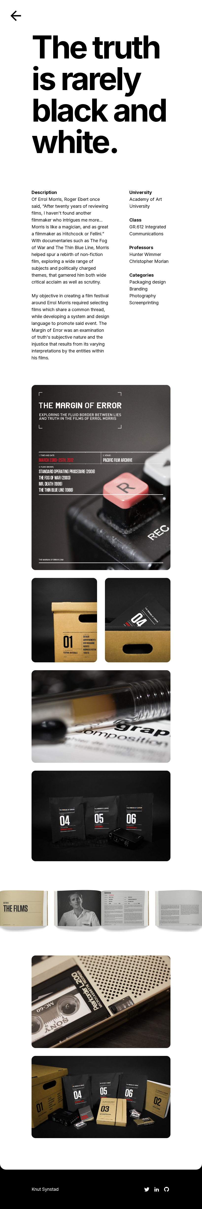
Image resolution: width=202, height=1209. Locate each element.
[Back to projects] (16, 16)
